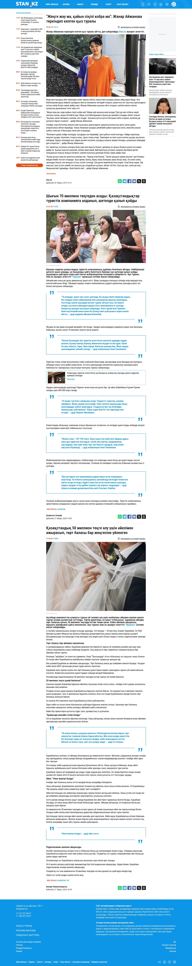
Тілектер (19, 945)
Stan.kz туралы (24, 926)
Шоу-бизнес (122, 4)
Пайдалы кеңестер (99, 962)
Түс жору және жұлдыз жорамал (28, 942)
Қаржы (66, 4)
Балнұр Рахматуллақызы (56, 887)
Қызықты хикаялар (81, 962)
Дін (175, 942)
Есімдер (19, 951)
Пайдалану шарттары (27, 935)
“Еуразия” (77, 276)
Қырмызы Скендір (54, 515)
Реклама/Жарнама (26, 930)
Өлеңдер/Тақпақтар (24, 948)
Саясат (80, 4)
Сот (67, 880)
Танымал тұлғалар (169, 945)
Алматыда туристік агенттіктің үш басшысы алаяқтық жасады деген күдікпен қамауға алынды (103, 374)
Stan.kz (123, 31)
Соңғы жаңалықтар (30, 165)
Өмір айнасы (52, 4)
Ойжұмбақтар (170, 948)
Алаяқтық (61, 509)
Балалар (173, 951)
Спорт (108, 4)
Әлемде (94, 4)
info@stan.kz (22, 909)
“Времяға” (130, 624)
